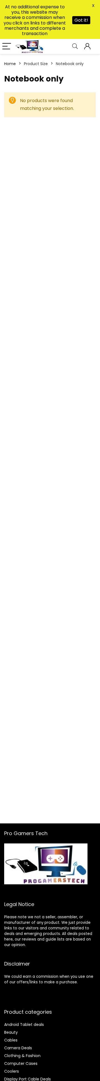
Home (10, 63)
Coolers (11, 1071)
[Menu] (6, 46)
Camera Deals (18, 1048)
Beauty (11, 1032)
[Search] (75, 46)
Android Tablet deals (24, 1024)
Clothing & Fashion (22, 1055)
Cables (11, 1040)
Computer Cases (21, 1063)
